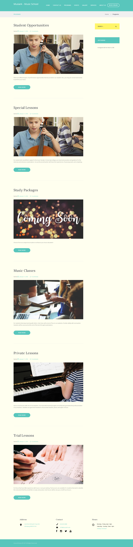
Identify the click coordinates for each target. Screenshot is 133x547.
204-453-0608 (63, 524)
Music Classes (24, 271)
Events (76, 5)
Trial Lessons (24, 435)
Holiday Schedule (102, 528)
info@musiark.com (65, 527)
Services (93, 5)
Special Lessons (26, 108)
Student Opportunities (31, 25)
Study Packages (26, 190)
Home (48, 5)
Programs (67, 5)
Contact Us (57, 5)
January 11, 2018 (24, 31)
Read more (22, 87)
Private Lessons (26, 353)
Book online (113, 5)
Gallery (84, 5)
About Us (102, 5)
